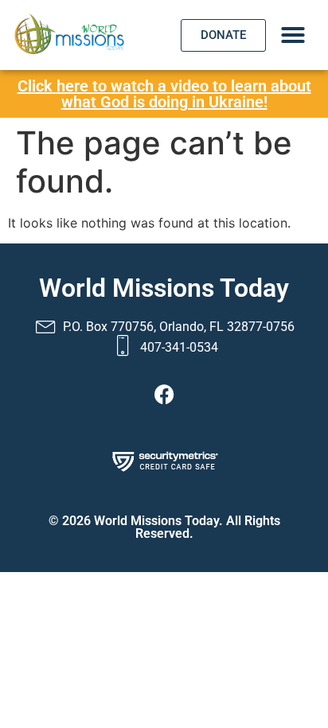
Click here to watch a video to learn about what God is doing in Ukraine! (164, 93)
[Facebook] (164, 394)
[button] (293, 35)
